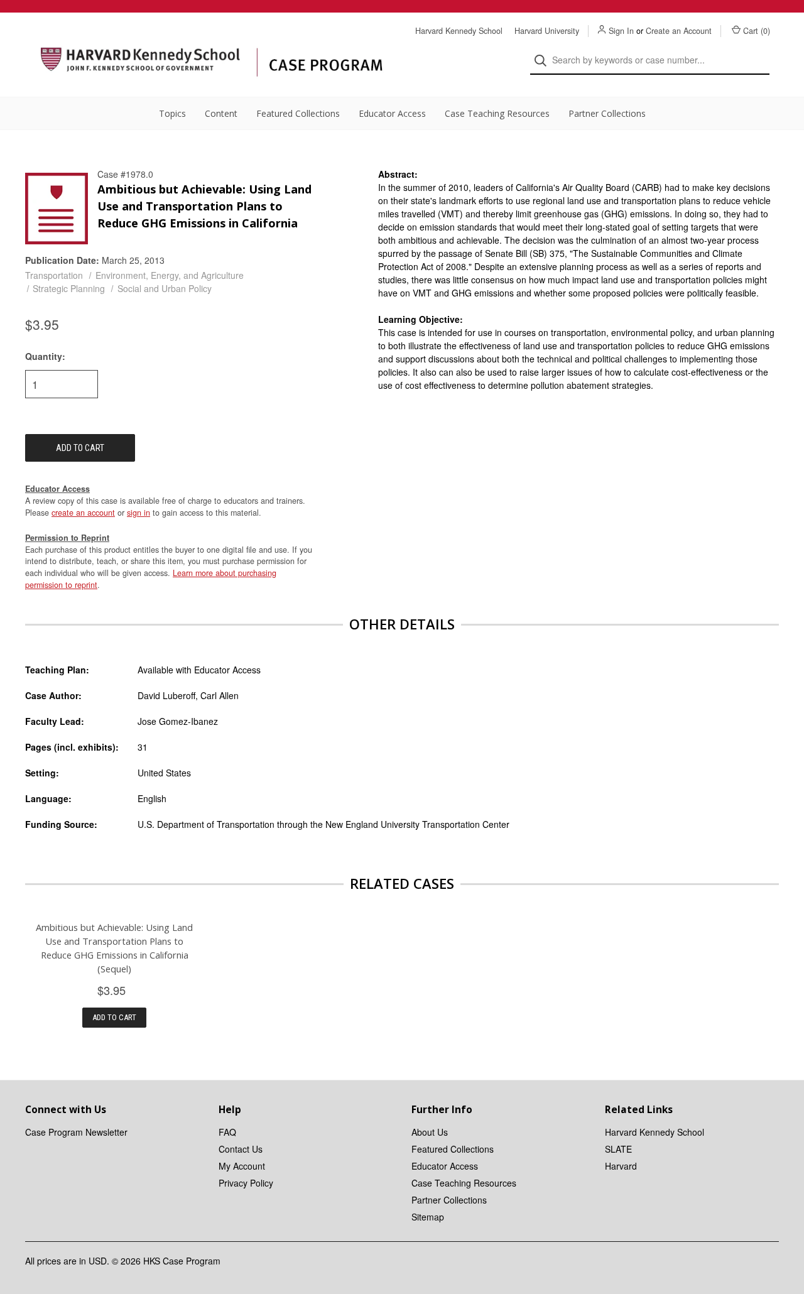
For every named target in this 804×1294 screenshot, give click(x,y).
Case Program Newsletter (76, 1132)
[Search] (544, 60)
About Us (429, 1132)
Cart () (756, 30)
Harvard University (546, 30)
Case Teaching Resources (497, 113)
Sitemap (427, 1216)
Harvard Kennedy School (459, 30)
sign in (138, 512)
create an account (83, 512)
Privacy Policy (246, 1183)
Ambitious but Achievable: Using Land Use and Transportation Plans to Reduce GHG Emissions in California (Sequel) (114, 948)
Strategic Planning (69, 288)
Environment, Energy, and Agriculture (169, 275)
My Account (242, 1166)
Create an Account (679, 30)
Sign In (621, 30)
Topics (172, 113)
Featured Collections (298, 113)
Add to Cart (114, 1017)
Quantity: (45, 356)
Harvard (621, 1166)
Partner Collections (607, 113)
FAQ (227, 1132)
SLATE (618, 1149)
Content (221, 113)
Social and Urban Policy (164, 288)
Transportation (54, 275)
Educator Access (392, 113)
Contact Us (241, 1149)
